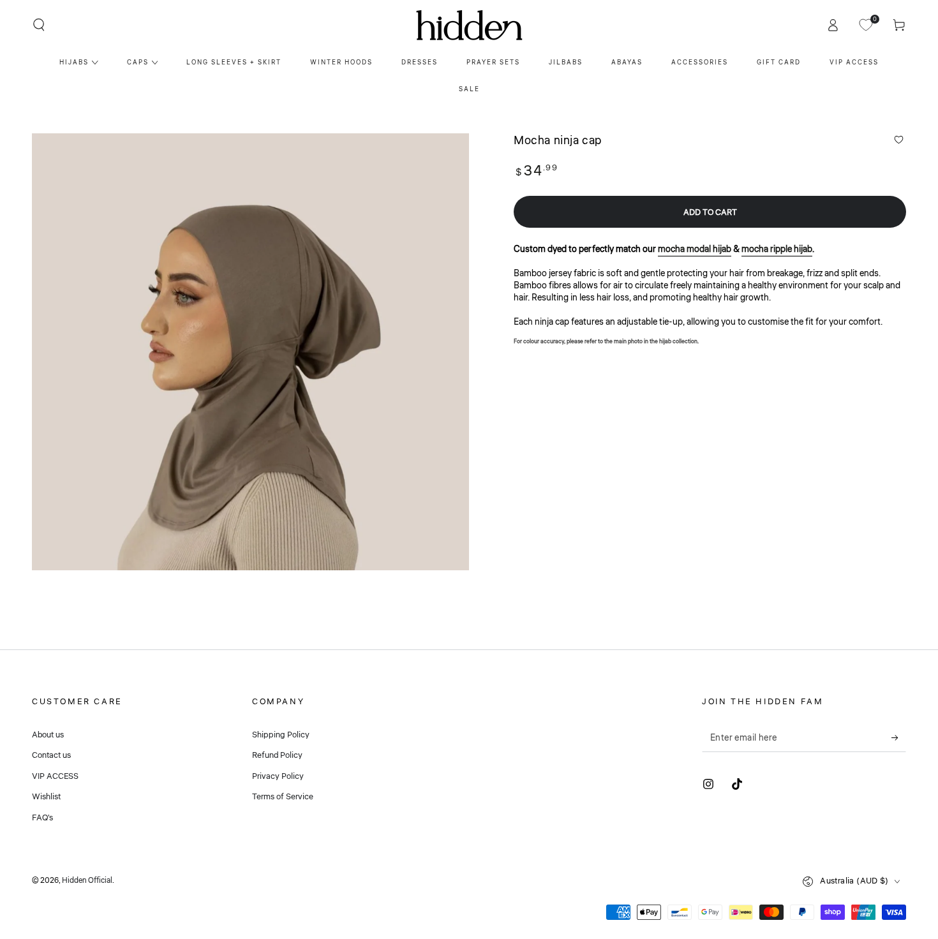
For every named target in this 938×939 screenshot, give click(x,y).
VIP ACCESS (55, 776)
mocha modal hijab (694, 249)
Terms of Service (282, 796)
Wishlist (46, 796)
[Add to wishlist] (898, 139)
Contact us (51, 755)
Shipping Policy (280, 735)
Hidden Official (87, 880)
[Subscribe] (898, 737)
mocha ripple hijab (776, 249)
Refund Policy (277, 755)
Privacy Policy (278, 776)
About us (48, 735)
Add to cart (710, 212)
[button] (39, 25)
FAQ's (42, 818)
